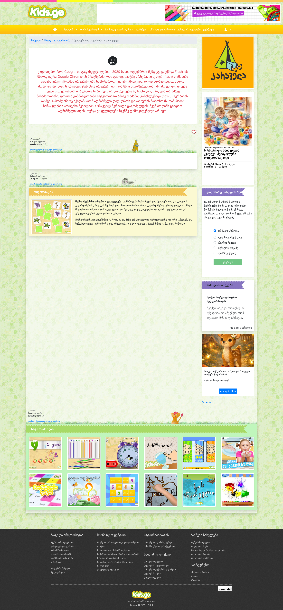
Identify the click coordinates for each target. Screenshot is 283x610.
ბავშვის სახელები (200, 542)
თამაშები (141, 29)
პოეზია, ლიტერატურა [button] (118, 29)
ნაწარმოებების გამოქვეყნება (159, 546)
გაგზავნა (228, 262)
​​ (45, 454)
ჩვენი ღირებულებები (62, 542)
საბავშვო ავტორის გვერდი (158, 542)
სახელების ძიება (199, 546)
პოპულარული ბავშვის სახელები (208, 550)
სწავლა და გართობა (162, 29)
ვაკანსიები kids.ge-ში (62, 558)
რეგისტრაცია (58, 572)
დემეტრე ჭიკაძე (227, 247)
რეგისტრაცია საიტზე (62, 554)
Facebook (208, 402)
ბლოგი (194, 576)
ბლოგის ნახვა (228, 391)
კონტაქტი (56, 562)
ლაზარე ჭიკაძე (226, 253)
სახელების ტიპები (200, 554)
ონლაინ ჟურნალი (200, 572)
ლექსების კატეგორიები (156, 565)
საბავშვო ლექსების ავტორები (160, 569)
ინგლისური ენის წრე (108, 569)
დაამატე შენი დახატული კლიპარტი (46, 150)
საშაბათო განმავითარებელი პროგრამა (118, 554)
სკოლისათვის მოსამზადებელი (113, 550)
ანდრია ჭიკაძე (226, 242)
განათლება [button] (68, 29)
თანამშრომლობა (60, 550)
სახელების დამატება (202, 558)
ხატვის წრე (103, 566)
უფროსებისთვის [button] (90, 29)
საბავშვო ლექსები (153, 561)
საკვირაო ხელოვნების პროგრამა (115, 562)
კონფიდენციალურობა (62, 546)
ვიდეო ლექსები (152, 577)
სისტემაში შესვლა (60, 568)
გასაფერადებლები (189, 29)
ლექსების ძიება (152, 573)
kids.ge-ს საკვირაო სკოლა (111, 558)
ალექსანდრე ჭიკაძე (229, 237)
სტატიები (195, 580)
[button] (227, 29)
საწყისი (35, 40)
